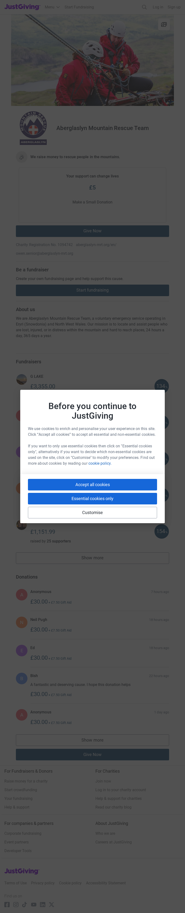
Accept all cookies (92, 484)
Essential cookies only (92, 498)
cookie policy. (100, 463)
